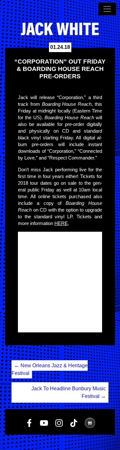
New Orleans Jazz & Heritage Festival (50, 369)
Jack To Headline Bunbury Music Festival (68, 392)
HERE (61, 223)
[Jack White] (60, 29)
